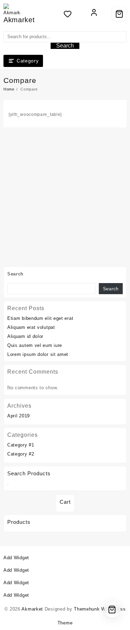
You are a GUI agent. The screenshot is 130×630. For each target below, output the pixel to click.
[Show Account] (94, 13)
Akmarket (19, 20)
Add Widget (16, 557)
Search (65, 46)
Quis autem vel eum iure (34, 345)
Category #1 (20, 445)
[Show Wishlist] (69, 14)
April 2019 (18, 415)
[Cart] (119, 14)
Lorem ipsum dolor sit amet (37, 354)
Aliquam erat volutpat (31, 327)
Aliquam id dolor (25, 336)
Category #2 (20, 454)
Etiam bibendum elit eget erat (40, 318)
